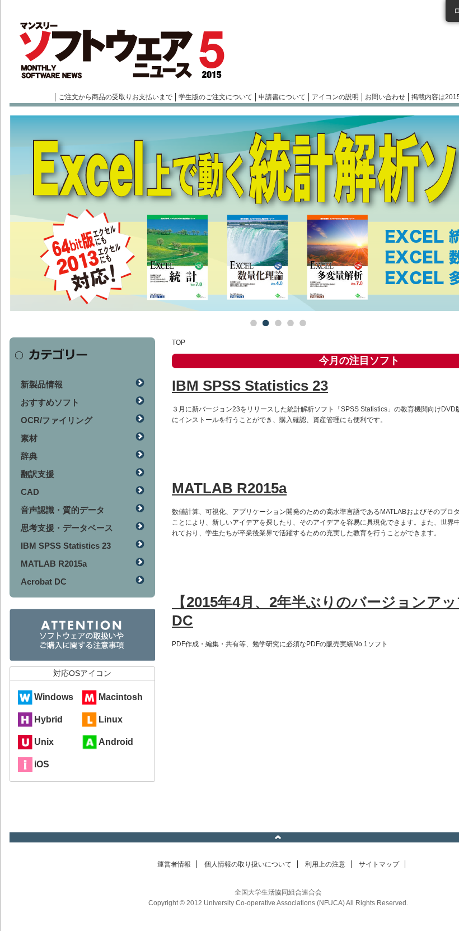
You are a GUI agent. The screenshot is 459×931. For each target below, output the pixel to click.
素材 (29, 438)
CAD (30, 492)
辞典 (29, 456)
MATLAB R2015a (229, 488)
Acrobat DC (44, 581)
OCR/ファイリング (56, 420)
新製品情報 (42, 384)
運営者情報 (174, 864)
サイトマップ (379, 864)
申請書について (282, 97)
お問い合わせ (385, 97)
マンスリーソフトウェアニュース (128, 50)
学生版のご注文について (215, 97)
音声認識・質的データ (63, 510)
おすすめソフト (50, 402)
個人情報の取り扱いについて (248, 864)
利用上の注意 (325, 864)
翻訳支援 (37, 474)
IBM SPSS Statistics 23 (250, 385)
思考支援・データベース (67, 527)
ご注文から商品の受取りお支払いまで (115, 97)
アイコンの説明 (335, 97)
